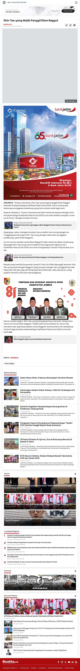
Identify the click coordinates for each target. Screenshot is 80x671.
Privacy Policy (69, 668)
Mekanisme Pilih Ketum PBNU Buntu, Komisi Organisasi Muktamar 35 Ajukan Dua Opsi (38, 584)
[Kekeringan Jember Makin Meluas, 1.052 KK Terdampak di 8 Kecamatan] (11, 394)
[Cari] (76, 2)
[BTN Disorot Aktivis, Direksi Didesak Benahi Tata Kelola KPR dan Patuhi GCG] (11, 459)
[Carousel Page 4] (41, 588)
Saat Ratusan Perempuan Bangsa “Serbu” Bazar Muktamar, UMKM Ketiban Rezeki (43, 621)
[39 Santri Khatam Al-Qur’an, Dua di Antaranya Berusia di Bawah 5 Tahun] (11, 444)
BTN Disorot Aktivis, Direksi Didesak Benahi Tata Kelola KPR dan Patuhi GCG (33, 616)
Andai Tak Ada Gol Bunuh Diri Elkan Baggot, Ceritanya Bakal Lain (38, 257)
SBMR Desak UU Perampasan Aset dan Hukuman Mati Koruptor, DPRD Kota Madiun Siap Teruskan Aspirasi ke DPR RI (41, 548)
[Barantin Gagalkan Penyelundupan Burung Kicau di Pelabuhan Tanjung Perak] (11, 411)
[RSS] (76, 662)
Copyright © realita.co (9, 668)
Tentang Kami (24, 668)
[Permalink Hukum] (75, 474)
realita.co (8, 24)
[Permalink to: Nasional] (75, 571)
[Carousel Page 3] (39, 588)
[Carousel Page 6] (46, 588)
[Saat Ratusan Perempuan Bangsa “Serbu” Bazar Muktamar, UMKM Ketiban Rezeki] (8, 623)
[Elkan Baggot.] (40, 65)
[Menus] (4, 2)
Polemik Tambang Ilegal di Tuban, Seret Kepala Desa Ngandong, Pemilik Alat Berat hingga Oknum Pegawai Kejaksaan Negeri (39, 536)
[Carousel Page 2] (36, 588)
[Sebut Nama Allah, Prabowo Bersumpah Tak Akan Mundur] (11, 381)
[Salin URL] (70, 25)
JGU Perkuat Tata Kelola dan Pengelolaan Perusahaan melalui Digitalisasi (40, 650)
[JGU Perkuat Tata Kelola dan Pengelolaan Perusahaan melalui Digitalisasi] (8, 652)
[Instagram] (62, 662)
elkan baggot (9, 363)
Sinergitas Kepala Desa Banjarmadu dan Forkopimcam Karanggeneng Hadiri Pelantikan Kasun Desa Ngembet (40, 556)
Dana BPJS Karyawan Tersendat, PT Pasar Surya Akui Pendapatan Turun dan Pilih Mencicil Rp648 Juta (42, 637)
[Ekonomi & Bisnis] (75, 596)
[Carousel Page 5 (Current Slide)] (44, 588)
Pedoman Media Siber (55, 668)
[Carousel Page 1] (34, 588)
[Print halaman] (74, 25)
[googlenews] (72, 662)
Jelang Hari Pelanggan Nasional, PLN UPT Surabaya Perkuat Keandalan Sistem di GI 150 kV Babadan (44, 629)
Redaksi (14, 358)
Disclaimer (42, 668)
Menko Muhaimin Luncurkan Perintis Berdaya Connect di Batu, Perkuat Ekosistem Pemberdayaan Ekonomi (43, 644)
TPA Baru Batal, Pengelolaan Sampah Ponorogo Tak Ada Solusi (29, 542)
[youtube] (69, 662)
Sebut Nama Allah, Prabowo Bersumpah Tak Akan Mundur (46, 378)
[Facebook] (58, 662)
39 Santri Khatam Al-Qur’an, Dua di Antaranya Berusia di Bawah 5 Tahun (32, 562)
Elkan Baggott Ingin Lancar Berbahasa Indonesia (32, 339)
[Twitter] (65, 662)
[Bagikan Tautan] (66, 25)
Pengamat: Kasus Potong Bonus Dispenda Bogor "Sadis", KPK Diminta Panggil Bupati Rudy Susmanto (46, 424)
